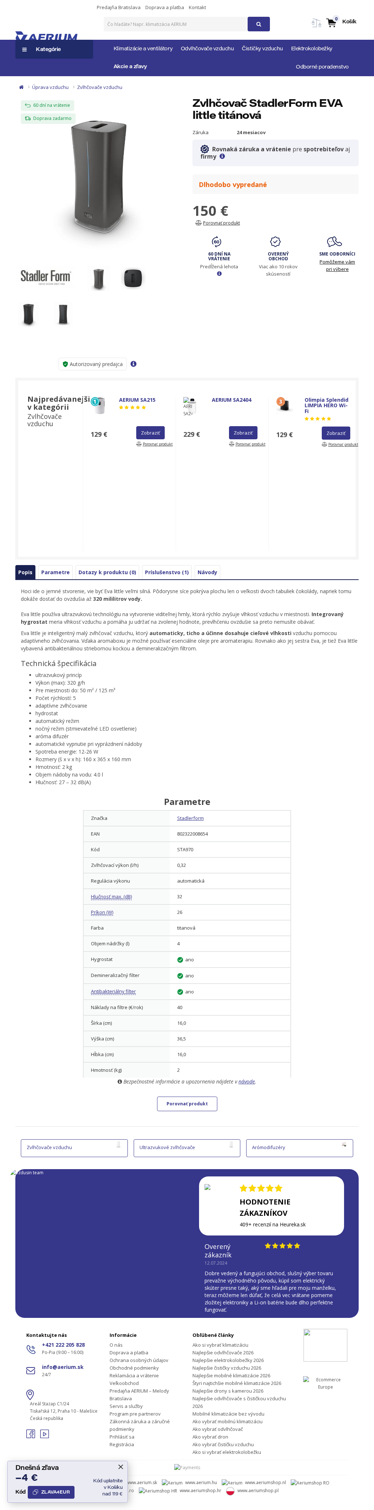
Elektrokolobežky (311, 49)
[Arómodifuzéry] (344, 1144)
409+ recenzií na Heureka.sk (273, 1224)
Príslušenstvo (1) (167, 572)
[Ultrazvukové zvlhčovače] (231, 1144)
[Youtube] (44, 1436)
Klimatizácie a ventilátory (143, 49)
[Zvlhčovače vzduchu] (118, 1144)
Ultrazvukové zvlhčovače (167, 1147)
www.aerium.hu (201, 1482)
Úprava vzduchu (50, 87)
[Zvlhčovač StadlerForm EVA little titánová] (98, 174)
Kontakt (197, 7)
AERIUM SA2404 (231, 399)
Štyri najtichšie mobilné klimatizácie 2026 (236, 1383)
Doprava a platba (164, 7)
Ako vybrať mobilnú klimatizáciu (227, 1421)
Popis (25, 572)
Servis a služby (126, 1406)
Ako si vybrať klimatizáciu (220, 1345)
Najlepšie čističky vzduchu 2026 (226, 1368)
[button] (341, 22)
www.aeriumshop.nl (265, 1482)
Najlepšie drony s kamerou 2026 (227, 1391)
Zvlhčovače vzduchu (99, 87)
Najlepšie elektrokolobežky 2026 (228, 1360)
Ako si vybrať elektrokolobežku (226, 1452)
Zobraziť (150, 432)
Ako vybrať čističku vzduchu (223, 1444)
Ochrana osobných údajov (139, 1360)
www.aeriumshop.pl (258, 1490)
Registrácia (122, 1444)
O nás (116, 1345)
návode (246, 1081)
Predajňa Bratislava (119, 7)
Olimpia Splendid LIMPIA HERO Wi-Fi (326, 405)
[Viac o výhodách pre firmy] (222, 156)
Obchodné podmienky (134, 1368)
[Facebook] (31, 1436)
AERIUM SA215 (137, 399)
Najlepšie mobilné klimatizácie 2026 (231, 1375)
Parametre (55, 572)
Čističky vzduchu (262, 49)
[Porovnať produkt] (317, 27)
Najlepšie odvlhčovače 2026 (222, 1352)
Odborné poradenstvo (322, 67)
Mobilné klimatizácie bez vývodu (228, 1413)
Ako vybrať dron (210, 1436)
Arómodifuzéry (268, 1147)
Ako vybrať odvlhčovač (217, 1429)
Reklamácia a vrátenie (134, 1375)
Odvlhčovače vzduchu (207, 49)
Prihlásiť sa (122, 1436)
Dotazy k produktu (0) (107, 572)
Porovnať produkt (187, 1104)
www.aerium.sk (141, 1482)
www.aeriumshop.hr (200, 1490)
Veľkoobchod (124, 1383)
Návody (207, 572)
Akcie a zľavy (130, 67)
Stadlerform (190, 818)
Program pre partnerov (135, 1413)
